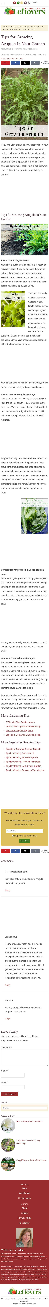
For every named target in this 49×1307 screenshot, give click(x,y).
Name (4, 1071)
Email (4, 1082)
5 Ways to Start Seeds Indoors (20, 722)
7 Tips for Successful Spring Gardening (28, 1142)
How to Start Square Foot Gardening (23, 726)
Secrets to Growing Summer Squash (23, 749)
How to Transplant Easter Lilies (29, 1121)
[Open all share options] (35, 63)
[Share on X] (25, 63)
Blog (24, 1188)
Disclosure (24, 1223)
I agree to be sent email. (25, 836)
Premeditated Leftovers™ (24, 10)
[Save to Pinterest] (5, 63)
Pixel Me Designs (29, 1304)
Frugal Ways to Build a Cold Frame (31, 1160)
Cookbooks (24, 1193)
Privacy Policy (24, 1218)
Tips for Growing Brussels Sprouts (22, 757)
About (24, 1208)
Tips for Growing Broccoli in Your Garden (25, 770)
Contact (24, 1213)
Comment (6, 1047)
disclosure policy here (12, 58)
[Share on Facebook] (15, 63)
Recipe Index (24, 1198)
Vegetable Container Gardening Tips (23, 735)
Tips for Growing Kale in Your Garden (23, 766)
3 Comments (33, 49)
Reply (7, 890)
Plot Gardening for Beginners (19, 730)
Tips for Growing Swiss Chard (20, 753)
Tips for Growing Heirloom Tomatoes (23, 762)
